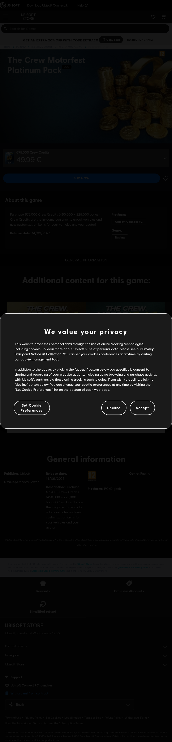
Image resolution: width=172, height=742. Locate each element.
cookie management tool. (40, 359)
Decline (114, 408)
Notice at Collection (46, 354)
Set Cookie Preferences (32, 407)
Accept (142, 408)
